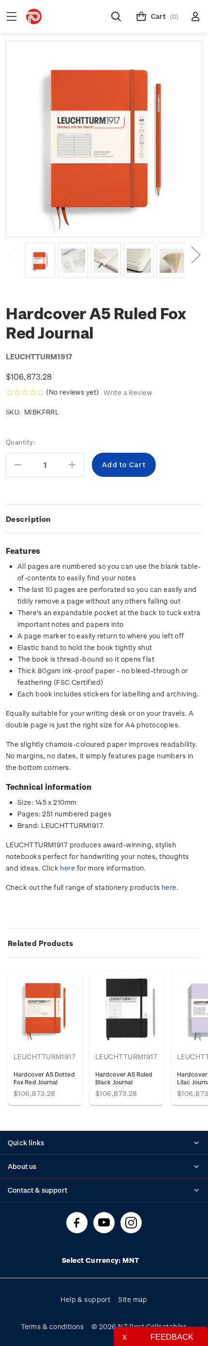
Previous (12, 254)
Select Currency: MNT (101, 1260)
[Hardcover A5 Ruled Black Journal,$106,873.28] (126, 1008)
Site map (133, 1299)
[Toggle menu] (11, 16)
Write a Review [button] (128, 392)
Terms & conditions (52, 1326)
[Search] (116, 16)
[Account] (195, 16)
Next (195, 254)
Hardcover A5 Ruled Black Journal (124, 1078)
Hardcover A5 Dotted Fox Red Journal (44, 1078)
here (67, 868)
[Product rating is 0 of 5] (25, 393)
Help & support (85, 1299)
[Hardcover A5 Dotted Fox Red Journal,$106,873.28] (44, 1008)
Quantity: (20, 441)
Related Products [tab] (40, 943)
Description (28, 519)
